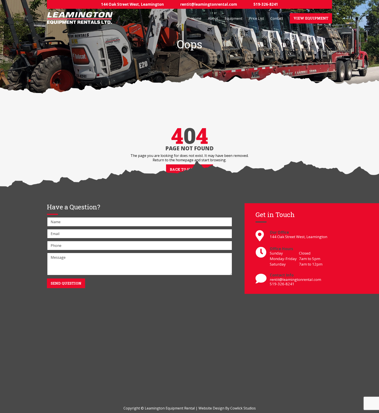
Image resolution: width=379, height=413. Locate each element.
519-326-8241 (266, 4)
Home (196, 18)
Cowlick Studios (243, 408)
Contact (276, 18)
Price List (256, 18)
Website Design (211, 408)
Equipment (233, 18)
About (213, 18)
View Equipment (310, 18)
